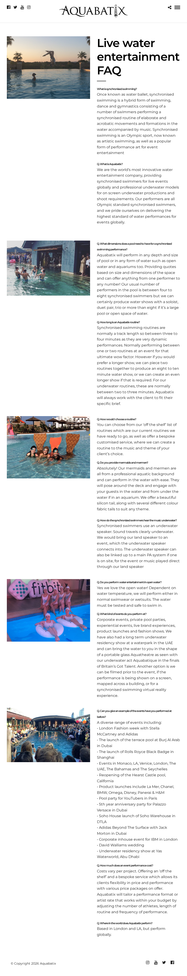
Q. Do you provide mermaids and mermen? (122, 462)
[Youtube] (22, 7)
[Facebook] (8, 7)
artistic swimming (118, 141)
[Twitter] (15, 7)
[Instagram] (29, 7)
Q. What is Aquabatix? (110, 164)
